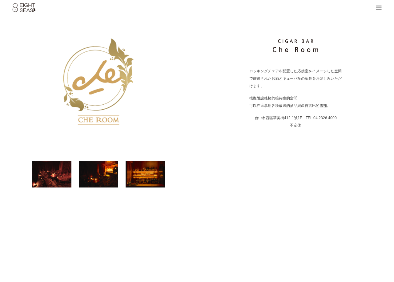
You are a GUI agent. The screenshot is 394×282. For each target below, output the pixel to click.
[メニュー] (379, 8)
